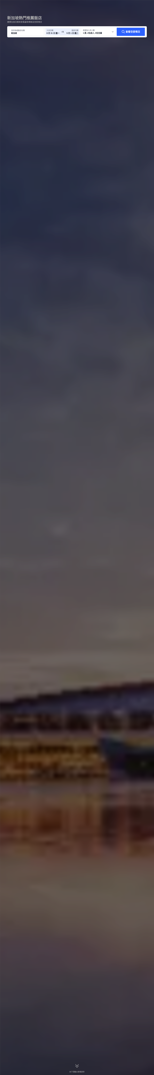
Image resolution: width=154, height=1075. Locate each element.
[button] (138, 4)
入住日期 (50, 30)
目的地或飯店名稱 (18, 30)
